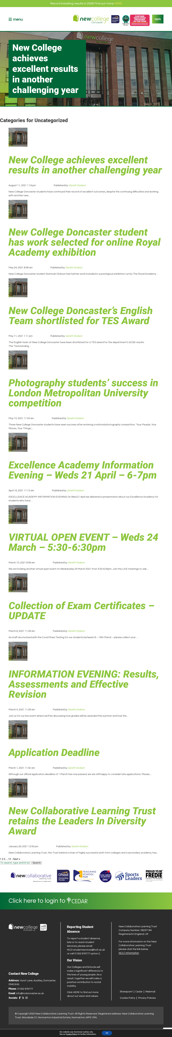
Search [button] (37, 863)
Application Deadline (54, 752)
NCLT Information (129, 953)
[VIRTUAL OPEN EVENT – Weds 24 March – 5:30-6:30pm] (18, 522)
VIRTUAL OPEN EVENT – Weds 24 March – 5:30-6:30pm (83, 542)
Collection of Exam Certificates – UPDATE (81, 611)
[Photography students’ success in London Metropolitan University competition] (18, 367)
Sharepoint (126, 991)
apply (158, 19)
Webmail (150, 991)
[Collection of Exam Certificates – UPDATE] (18, 590)
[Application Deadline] (18, 737)
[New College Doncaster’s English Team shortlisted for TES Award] (18, 295)
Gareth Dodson (77, 185)
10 (9, 859)
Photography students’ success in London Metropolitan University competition (83, 393)
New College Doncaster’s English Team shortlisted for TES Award (81, 316)
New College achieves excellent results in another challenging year (85, 165)
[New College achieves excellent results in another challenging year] (18, 144)
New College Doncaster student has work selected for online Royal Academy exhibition (84, 242)
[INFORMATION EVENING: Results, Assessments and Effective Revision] (18, 659)
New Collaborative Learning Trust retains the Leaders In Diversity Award (82, 821)
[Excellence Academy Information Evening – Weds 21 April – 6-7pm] (18, 450)
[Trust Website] (31, 876)
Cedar (139, 991)
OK (107, 1033)
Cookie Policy (127, 998)
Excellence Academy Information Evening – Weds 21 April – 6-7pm (83, 470)
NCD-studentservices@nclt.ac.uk (86, 950)
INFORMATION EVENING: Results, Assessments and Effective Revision (84, 684)
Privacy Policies (147, 998)
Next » (16, 859)
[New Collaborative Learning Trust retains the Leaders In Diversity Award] (18, 795)
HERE (118, 3)
